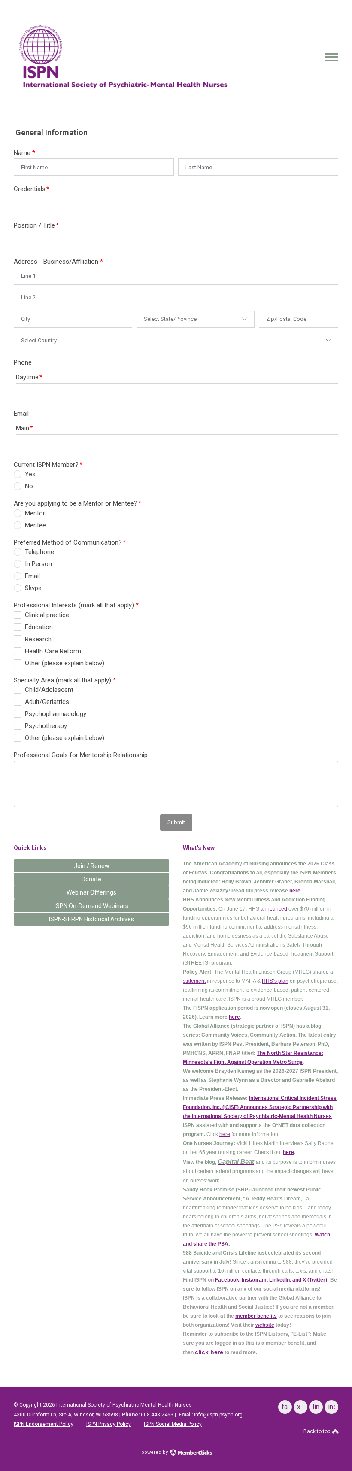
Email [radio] (32, 576)
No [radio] (29, 486)
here (294, 891)
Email (21, 413)
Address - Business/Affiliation (58, 261)
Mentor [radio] (35, 513)
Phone (23, 362)
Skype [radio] (33, 588)
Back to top (317, 1431)
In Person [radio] (38, 564)
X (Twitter (314, 1280)
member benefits (256, 1316)
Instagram (254, 1280)
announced (274, 909)
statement (194, 981)
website (264, 1325)
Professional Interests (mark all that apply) (76, 605)
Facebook (227, 1280)
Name (24, 153)
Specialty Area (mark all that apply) (65, 680)
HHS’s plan (275, 981)
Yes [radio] (30, 474)
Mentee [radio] (35, 525)
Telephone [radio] (39, 552)
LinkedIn (279, 1280)
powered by (155, 1452)
